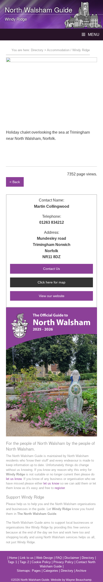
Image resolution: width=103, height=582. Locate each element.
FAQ (59, 558)
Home (13, 558)
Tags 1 (12, 562)
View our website (51, 296)
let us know (14, 479)
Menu (93, 35)
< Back (15, 182)
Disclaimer (71, 558)
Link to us (27, 558)
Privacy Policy (63, 562)
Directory (37, 50)
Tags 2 (24, 562)
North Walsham (28, 9)
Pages (36, 570)
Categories (50, 570)
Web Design (44, 558)
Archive (81, 570)
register (60, 488)
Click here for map (51, 282)
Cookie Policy (41, 562)
